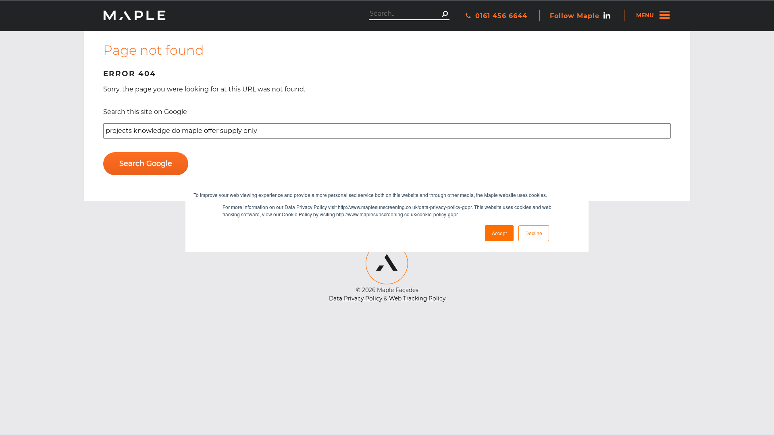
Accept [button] (499, 233)
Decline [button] (533, 233)
